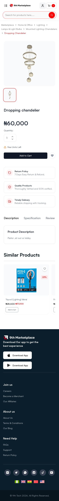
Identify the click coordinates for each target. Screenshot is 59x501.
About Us (8, 418)
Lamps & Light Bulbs (11, 29)
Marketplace (7, 25)
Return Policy (10, 455)
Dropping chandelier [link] (15, 33)
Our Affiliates (9, 401)
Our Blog (7, 428)
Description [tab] (11, 218)
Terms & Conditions (13, 423)
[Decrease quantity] (12, 139)
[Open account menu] (42, 6)
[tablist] (29, 218)
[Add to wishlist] (44, 268)
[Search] (52, 15)
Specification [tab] (32, 218)
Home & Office (25, 25)
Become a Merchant (13, 396)
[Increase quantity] (12, 136)
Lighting (41, 25)
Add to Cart (26, 155)
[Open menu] (6, 6)
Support (7, 450)
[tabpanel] (29, 235)
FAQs (5, 444)
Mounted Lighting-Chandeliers (41, 29)
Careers (7, 391)
